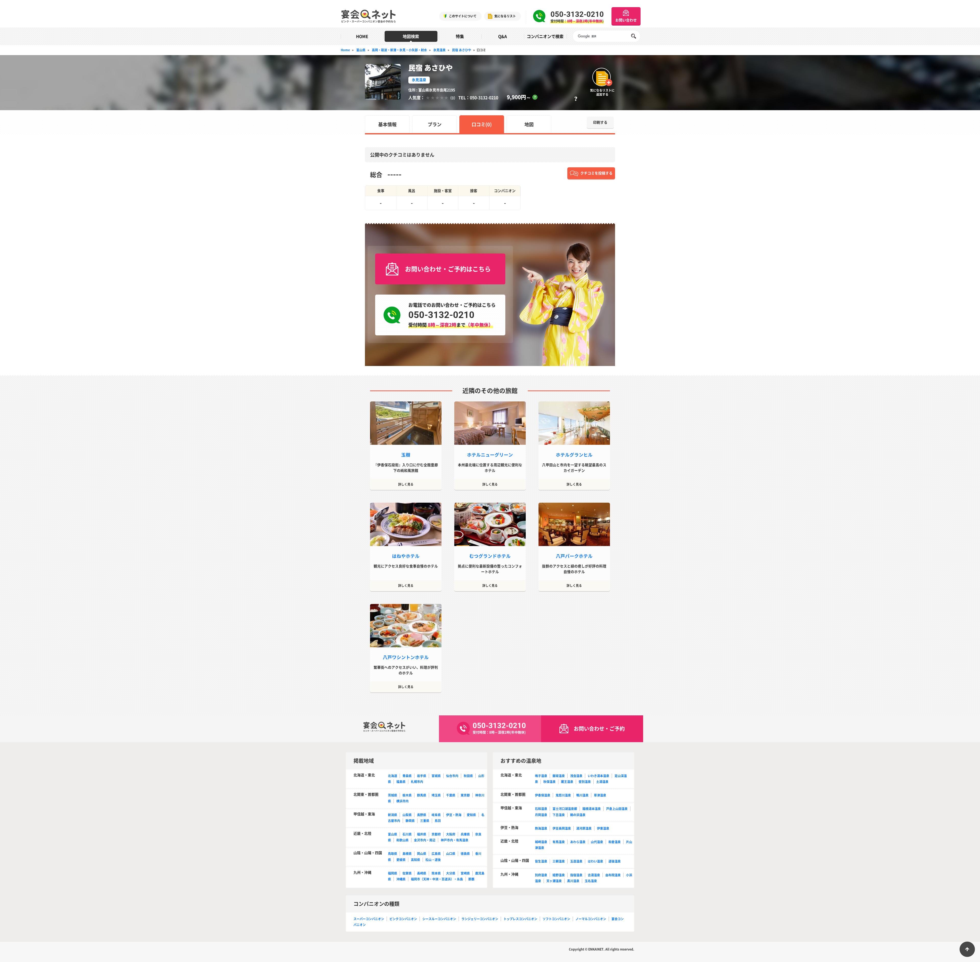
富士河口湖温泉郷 (565, 808)
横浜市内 (402, 801)
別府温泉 (541, 875)
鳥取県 (392, 853)
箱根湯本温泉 (591, 808)
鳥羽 (438, 820)
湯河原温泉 (584, 828)
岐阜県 (436, 815)
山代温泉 (597, 842)
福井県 (421, 834)
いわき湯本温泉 (598, 776)
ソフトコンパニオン (556, 919)
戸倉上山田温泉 (617, 808)
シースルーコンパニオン (439, 919)
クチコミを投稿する (596, 172)
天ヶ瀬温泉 (554, 881)
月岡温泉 (541, 815)
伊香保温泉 (542, 795)
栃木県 (407, 795)
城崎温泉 (541, 842)
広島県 (436, 853)
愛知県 (471, 815)
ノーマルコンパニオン (590, 919)
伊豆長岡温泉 (562, 828)
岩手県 (421, 776)
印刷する (600, 122)
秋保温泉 (549, 781)
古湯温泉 (594, 875)
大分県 (450, 873)
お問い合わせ (626, 19)
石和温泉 (541, 808)
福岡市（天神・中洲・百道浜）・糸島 (437, 879)
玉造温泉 (576, 861)
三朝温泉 (559, 861)
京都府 (436, 834)
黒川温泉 (573, 881)
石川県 (407, 834)
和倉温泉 (614, 842)
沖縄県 (401, 879)
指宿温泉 (576, 875)
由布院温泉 (613, 875)
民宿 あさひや (461, 50)
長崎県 (421, 873)
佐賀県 (407, 873)
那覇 (471, 879)
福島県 (401, 781)
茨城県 (392, 795)
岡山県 (421, 853)
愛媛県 (401, 859)
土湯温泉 (602, 781)
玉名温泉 (591, 881)
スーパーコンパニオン (368, 919)
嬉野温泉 (559, 875)
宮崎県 (465, 873)
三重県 (424, 820)
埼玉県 (436, 795)
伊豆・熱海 (453, 815)
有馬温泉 (559, 842)
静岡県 (410, 820)
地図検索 (411, 36)
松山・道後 (433, 859)
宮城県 (436, 776)
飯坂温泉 (559, 776)
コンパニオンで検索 (545, 36)
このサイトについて (462, 16)
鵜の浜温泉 (577, 815)
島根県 (407, 853)
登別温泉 (585, 781)
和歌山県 (402, 840)
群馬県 (421, 795)
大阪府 (450, 834)
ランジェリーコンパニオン (479, 919)
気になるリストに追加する (602, 92)
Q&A (502, 36)
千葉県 (450, 795)
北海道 (392, 776)
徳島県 (465, 853)
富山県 (360, 50)
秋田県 (468, 776)
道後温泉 (614, 861)
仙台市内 (452, 776)
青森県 (407, 776)
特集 (460, 36)
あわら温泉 (577, 842)
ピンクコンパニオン (403, 919)
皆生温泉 (541, 861)
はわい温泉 (595, 861)
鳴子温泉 (541, 776)
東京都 (465, 795)
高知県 (415, 859)
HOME (362, 36)
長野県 (421, 815)
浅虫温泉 (576, 776)
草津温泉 (600, 795)
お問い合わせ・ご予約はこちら (448, 268)
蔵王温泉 (567, 781)
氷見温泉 (439, 50)
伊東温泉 (603, 828)
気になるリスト (505, 16)
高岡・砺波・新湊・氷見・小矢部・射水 (399, 50)
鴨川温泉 (582, 795)
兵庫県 (465, 834)
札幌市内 (417, 781)
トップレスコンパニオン (520, 919)
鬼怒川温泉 (563, 795)
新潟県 (392, 815)
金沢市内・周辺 (424, 840)
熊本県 (436, 873)
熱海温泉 (541, 828)
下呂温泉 (559, 815)
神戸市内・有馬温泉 (454, 840)
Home (345, 50)
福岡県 (392, 873)
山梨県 (407, 815)
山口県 (450, 853)
